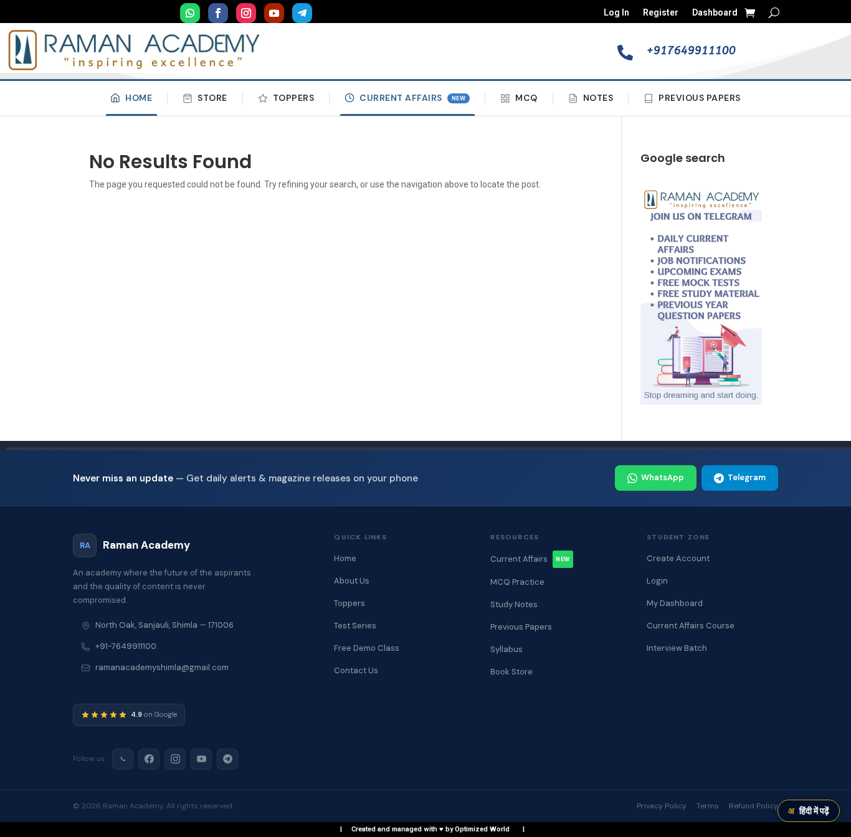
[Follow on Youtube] (274, 13)
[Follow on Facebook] (218, 13)
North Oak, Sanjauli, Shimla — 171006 (164, 625)
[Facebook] (148, 759)
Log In (616, 12)
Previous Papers (699, 97)
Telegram (747, 477)
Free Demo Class (366, 648)
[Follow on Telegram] (302, 13)
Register (660, 12)
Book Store (511, 671)
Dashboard (715, 12)
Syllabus (506, 649)
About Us (351, 580)
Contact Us (356, 670)
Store (212, 97)
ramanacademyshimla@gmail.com (162, 667)
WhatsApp (662, 477)
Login (657, 580)
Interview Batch (677, 648)
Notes (598, 97)
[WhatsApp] (122, 759)
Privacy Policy (662, 806)
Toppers (294, 97)
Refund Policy (753, 806)
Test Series (355, 625)
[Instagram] (175, 759)
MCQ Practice (517, 582)
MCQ (526, 97)
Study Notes (514, 604)
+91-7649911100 (125, 646)
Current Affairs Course (691, 625)
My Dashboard (675, 603)
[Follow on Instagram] (246, 13)
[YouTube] (201, 759)
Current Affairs (412, 97)
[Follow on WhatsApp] (190, 13)
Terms (707, 806)
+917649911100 (691, 50)
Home (138, 97)
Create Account (678, 558)
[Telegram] (227, 759)
